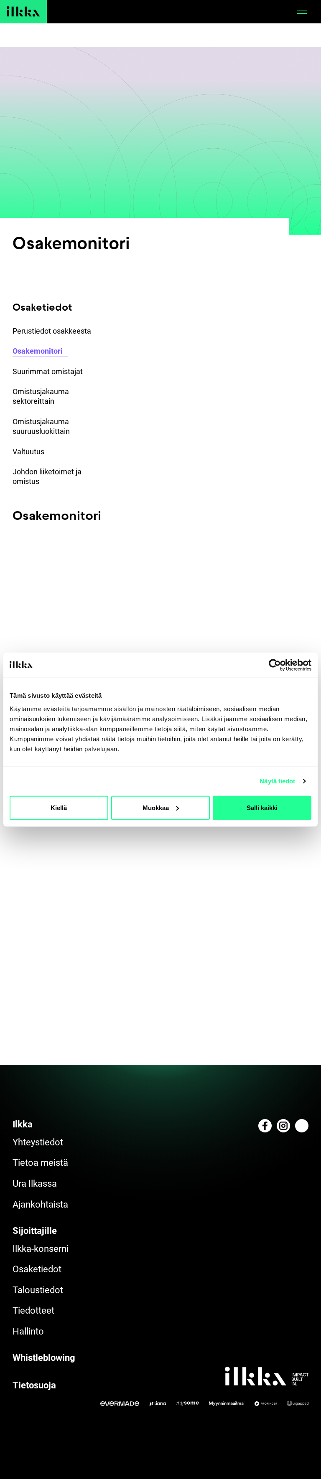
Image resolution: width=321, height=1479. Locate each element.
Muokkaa (156, 807)
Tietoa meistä (40, 1162)
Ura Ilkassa (35, 1183)
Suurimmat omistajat (48, 371)
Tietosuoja (34, 1385)
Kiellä (59, 807)
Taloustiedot (38, 1290)
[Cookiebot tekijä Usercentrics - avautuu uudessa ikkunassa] (274, 665)
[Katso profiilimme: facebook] (265, 1125)
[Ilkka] (23, 11)
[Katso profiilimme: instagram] (283, 1125)
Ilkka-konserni (41, 1248)
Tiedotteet (33, 1310)
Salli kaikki (262, 807)
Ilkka (23, 1124)
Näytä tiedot (277, 781)
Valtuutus (28, 451)
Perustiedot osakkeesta (52, 331)
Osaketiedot (37, 1269)
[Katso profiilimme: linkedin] (301, 1125)
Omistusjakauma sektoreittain (41, 396)
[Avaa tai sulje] (301, 11)
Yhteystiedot (38, 1142)
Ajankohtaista (40, 1204)
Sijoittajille (35, 1231)
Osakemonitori (38, 351)
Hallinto (28, 1331)
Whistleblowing (44, 1357)
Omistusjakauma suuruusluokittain (41, 426)
